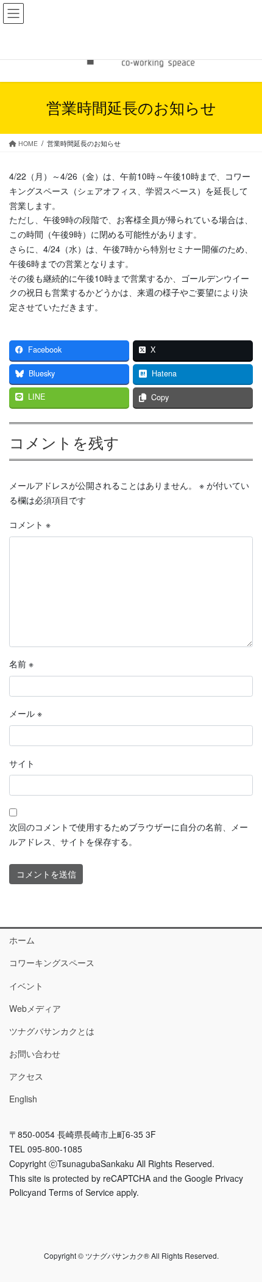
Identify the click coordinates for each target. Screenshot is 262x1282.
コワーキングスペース (51, 962)
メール (25, 713)
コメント (30, 524)
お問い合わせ (34, 1053)
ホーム (22, 940)
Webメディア (35, 1008)
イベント (26, 986)
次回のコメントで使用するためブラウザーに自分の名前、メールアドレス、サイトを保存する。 (128, 834)
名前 (21, 663)
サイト (22, 763)
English (23, 1099)
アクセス (26, 1076)
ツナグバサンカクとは (51, 1031)
